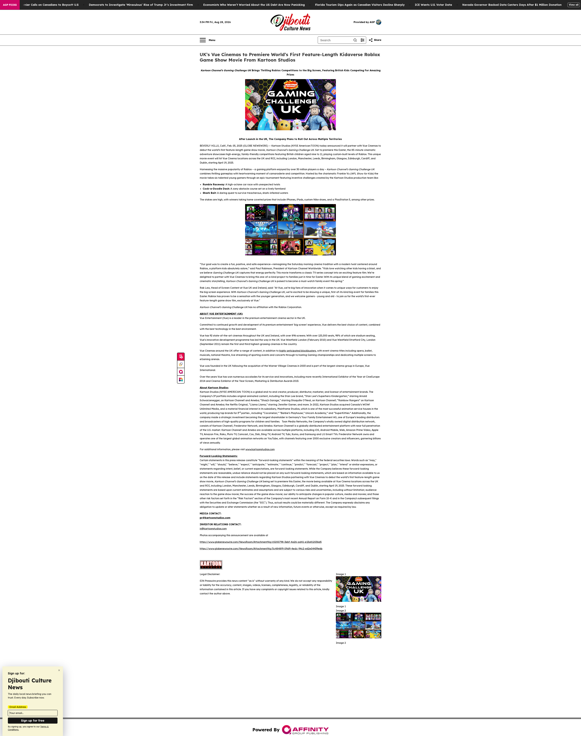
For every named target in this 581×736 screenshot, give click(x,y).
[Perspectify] (180, 364)
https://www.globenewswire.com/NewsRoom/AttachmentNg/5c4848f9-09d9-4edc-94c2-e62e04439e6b (261, 548)
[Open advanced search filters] (362, 40)
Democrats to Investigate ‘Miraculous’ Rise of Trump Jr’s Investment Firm (141, 5)
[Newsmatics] (180, 379)
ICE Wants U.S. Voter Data (433, 5)
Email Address (17, 706)
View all (573, 4)
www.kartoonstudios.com (260, 449)
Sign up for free (32, 720)
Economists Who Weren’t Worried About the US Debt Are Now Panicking (254, 5)
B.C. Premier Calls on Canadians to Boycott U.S (46, 5)
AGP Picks (10, 4)
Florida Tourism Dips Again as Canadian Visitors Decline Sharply (360, 5)
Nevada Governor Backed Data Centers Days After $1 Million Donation (512, 5)
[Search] (355, 40)
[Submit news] (180, 357)
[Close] (59, 670)
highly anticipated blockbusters (297, 350)
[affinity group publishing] (180, 372)
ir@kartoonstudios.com (213, 528)
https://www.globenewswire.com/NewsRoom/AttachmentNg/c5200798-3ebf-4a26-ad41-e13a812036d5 (261, 541)
